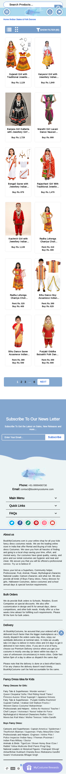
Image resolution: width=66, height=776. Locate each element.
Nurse (33, 711)
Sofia (23, 694)
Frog (43, 746)
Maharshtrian (35, 705)
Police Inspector (11, 737)
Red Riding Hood (36, 694)
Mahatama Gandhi (50, 752)
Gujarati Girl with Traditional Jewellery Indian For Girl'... (18, 76)
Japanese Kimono (46, 697)
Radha (43, 714)
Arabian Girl (27, 703)
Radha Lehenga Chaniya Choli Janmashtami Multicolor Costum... (48, 240)
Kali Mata (19, 717)
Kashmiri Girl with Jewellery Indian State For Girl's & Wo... (18, 240)
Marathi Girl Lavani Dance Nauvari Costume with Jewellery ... (48, 130)
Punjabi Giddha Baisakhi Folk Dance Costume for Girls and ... (48, 353)
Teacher (54, 708)
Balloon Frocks (41, 703)
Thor (5, 731)
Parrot (36, 746)
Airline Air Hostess (40, 708)
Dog (48, 746)
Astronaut (23, 711)
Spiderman (54, 729)
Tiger (23, 743)
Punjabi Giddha (37, 700)
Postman (48, 737)
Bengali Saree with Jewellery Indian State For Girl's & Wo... (18, 185)
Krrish (11, 731)
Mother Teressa (33, 717)
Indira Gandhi (49, 717)
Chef (5, 711)
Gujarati (7, 703)
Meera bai (8, 717)
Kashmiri (51, 700)
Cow (54, 743)
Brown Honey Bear (41, 743)
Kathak (15, 703)
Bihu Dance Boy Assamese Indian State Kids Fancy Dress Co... (47, 296)
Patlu (39, 731)
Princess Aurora (11, 697)
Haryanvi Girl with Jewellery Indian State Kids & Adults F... (47, 76)
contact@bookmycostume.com (37, 489)
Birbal (12, 752)
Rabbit (6, 746)
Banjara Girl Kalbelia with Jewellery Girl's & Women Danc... (18, 130)
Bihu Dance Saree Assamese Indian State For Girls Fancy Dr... (18, 353)
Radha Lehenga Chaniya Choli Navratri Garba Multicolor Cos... (18, 296)
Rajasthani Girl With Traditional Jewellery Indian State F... (48, 185)
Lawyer (12, 711)
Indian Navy (26, 737)
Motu (46, 731)
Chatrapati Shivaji (49, 749)
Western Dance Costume (15, 705)
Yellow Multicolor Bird (21, 746)
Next (43, 381)
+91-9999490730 (37, 485)
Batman (19, 731)
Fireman (38, 737)
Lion (28, 743)
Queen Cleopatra (11, 694)
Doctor (27, 740)
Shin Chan (54, 731)
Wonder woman (37, 691)
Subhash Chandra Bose (28, 752)
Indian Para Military (12, 740)
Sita (50, 714)
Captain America (39, 729)
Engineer (34, 734)
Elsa (23, 697)
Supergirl (31, 697)
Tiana (48, 694)
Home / (6, 19)
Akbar (6, 752)
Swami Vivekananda (13, 755)
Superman (30, 731)
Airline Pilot (46, 734)
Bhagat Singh (31, 755)
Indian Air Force (44, 711)
